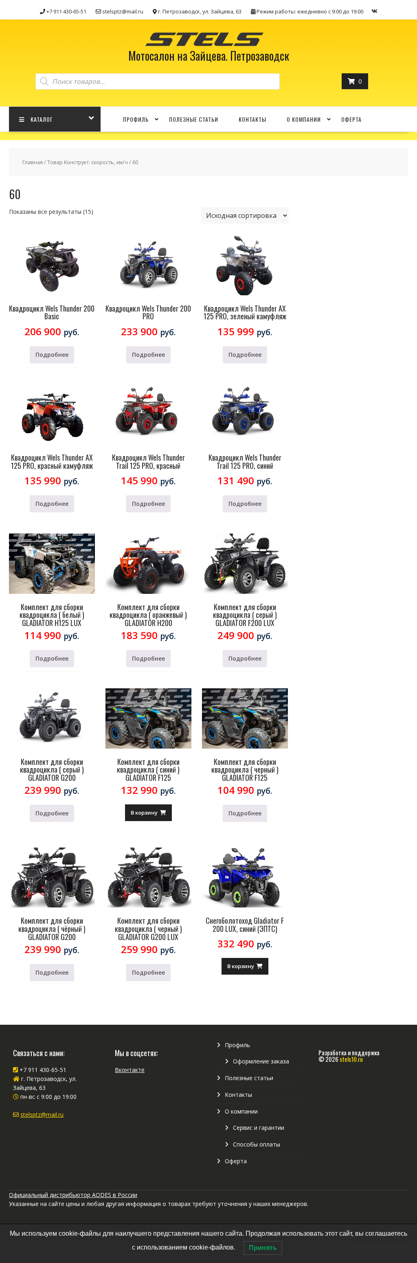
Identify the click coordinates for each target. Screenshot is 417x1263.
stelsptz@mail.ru (42, 1114)
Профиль (136, 119)
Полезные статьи (193, 119)
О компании (304, 119)
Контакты (252, 119)
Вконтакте (130, 1070)
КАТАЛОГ (42, 119)
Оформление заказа (261, 1061)
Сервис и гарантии (258, 1127)
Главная (32, 162)
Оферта (351, 119)
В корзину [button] (144, 812)
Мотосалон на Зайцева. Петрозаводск (208, 55)
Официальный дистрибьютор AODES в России (73, 1195)
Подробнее (51, 354)
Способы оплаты (256, 1144)
